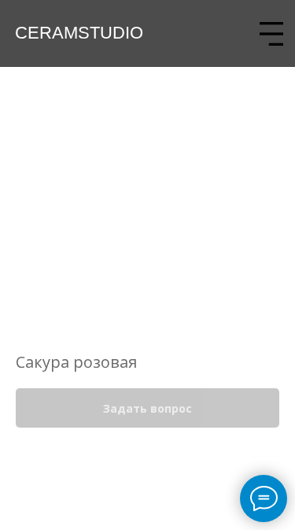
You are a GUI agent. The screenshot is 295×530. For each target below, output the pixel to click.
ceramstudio (79, 33)
